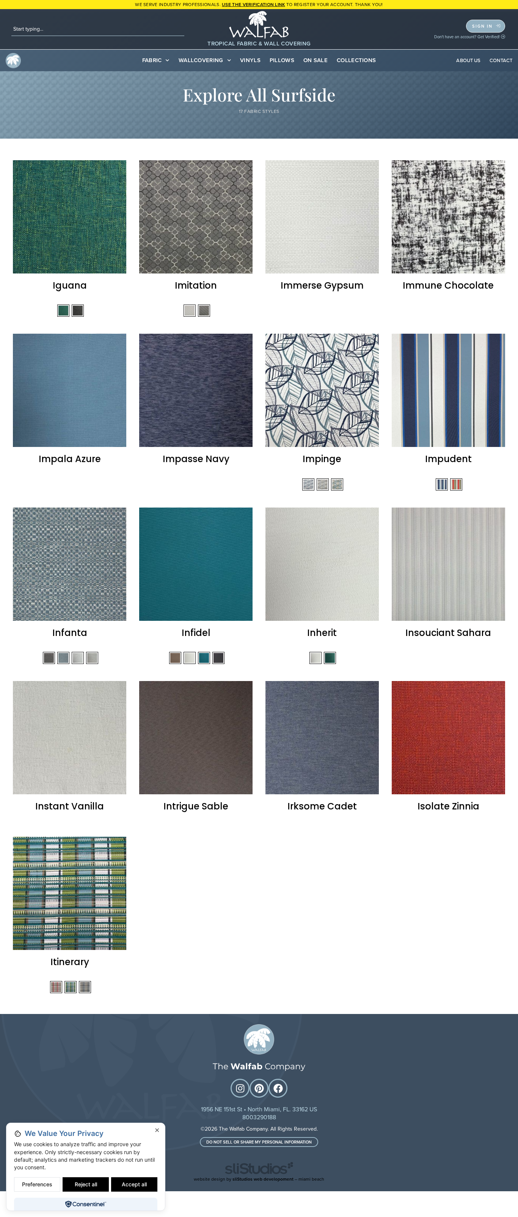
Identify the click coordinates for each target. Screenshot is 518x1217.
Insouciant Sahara (448, 632)
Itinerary (69, 962)
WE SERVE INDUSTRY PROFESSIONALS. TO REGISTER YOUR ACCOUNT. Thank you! (259, 4)
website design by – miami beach (259, 1179)
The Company (259, 1066)
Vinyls (250, 60)
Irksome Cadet (322, 806)
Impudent (448, 459)
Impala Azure (70, 459)
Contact (501, 60)
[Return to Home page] (259, 1039)
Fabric (152, 60)
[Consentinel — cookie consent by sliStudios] (85, 1204)
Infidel (196, 632)
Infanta (69, 632)
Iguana (70, 285)
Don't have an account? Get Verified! (467, 37)
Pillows (282, 60)
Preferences (37, 1184)
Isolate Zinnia (448, 806)
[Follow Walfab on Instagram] (240, 1088)
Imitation (196, 285)
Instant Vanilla (69, 806)
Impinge (322, 459)
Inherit (322, 632)
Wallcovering (201, 60)
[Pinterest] (259, 1088)
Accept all (134, 1184)
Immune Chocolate (448, 285)
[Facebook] (277, 1088)
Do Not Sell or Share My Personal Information (259, 1142)
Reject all (86, 1184)
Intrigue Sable (195, 806)
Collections (356, 60)
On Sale (315, 60)
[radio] (63, 310)
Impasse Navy (196, 459)
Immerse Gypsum (322, 285)
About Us (468, 60)
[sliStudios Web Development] (259, 1169)
